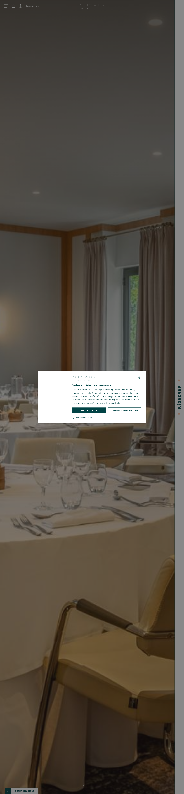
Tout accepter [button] (89, 410)
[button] (82, 417)
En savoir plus (114, 403)
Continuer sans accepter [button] (124, 410)
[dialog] (92, 397)
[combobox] (139, 377)
